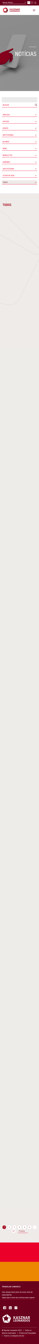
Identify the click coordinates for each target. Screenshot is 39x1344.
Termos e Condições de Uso (14, 1336)
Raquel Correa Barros (17, 807)
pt (29, 2)
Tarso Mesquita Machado (18, 927)
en (32, 2)
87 (14, 1231)
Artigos (6, 121)
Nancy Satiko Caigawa (17, 576)
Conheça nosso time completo (13, 1261)
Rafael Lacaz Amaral (17, 735)
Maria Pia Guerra (15, 739)
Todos (5, 182)
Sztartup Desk (8, 175)
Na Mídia (6, 142)
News (5, 148)
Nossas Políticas (8, 2)
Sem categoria (8, 169)
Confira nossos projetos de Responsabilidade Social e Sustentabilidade (16, 1241)
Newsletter (7, 155)
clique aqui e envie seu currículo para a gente (18, 1298)
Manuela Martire (15, 654)
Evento (5, 128)
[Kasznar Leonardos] (11, 10)
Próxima (22, 1231)
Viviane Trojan (14, 387)
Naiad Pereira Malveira (17, 1057)
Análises (6, 115)
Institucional (8, 135)
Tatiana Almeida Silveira (18, 743)
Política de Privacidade (27, 1333)
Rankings (6, 162)
